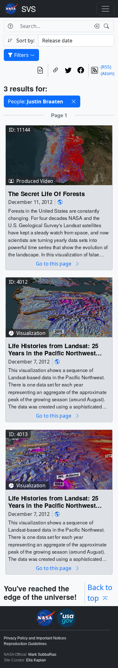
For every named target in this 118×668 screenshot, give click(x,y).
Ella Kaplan (36, 660)
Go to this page (54, 263)
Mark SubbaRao (42, 654)
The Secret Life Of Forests (46, 193)
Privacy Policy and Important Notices (35, 638)
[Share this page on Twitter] (68, 70)
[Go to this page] (59, 154)
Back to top (99, 592)
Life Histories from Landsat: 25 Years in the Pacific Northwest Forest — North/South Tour (53, 349)
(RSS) (106, 67)
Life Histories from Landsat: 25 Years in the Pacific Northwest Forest (53, 502)
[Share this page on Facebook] (81, 70)
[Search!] (107, 26)
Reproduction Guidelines (25, 644)
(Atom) (107, 73)
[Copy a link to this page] (56, 70)
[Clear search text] (95, 26)
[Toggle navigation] (105, 9)
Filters (21, 55)
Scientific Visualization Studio (28, 8)
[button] (73, 101)
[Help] (10, 26)
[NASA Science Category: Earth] (60, 202)
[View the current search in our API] (40, 70)
